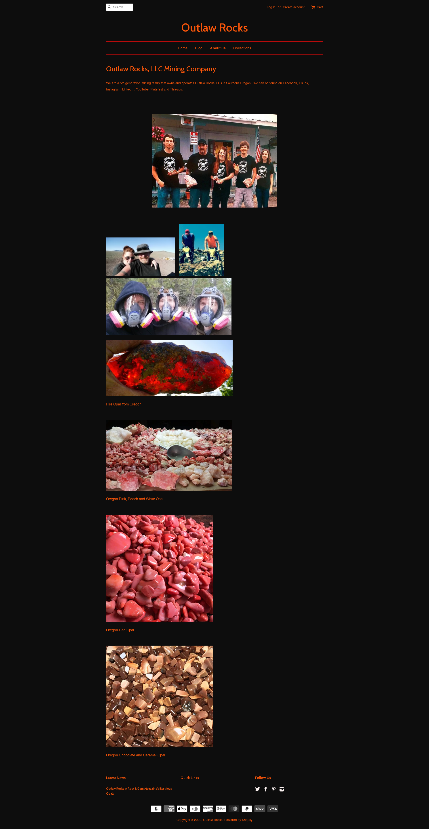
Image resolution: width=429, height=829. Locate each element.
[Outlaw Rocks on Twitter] (257, 789)
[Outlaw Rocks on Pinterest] (273, 789)
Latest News (116, 778)
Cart (320, 7)
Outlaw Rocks (214, 27)
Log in (271, 7)
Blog (198, 47)
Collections (242, 47)
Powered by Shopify (238, 819)
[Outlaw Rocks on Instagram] (281, 789)
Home (182, 47)
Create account (294, 7)
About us (218, 47)
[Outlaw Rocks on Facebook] (265, 789)
